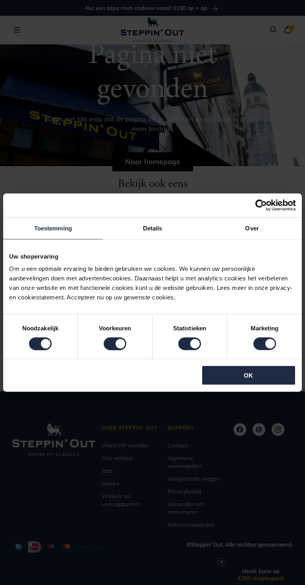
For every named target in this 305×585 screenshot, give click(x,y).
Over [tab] (252, 227)
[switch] (115, 343)
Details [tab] (152, 227)
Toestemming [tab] (53, 227)
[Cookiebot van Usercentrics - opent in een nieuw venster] (261, 205)
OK (248, 375)
